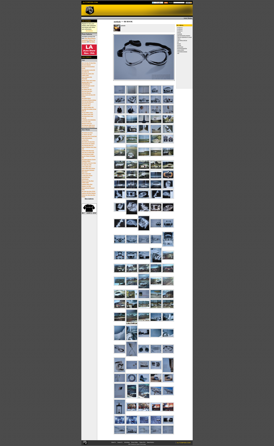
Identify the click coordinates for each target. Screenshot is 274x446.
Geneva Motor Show (86, 166)
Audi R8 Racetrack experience (183, 35)
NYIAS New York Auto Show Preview (88, 195)
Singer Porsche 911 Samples (88, 143)
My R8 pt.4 (179, 27)
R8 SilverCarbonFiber (182, 48)
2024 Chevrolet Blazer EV (88, 101)
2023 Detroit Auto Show (87, 132)
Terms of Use (142, 442)
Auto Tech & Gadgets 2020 (88, 152)
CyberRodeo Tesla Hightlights (89, 119)
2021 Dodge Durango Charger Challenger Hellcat (89, 160)
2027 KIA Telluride (86, 64)
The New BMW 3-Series (87, 112)
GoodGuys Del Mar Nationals (89, 193)
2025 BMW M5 (85, 71)
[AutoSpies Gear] (89, 214)
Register (190, 18)
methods (117, 22)
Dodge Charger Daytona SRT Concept (88, 95)
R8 (178, 42)
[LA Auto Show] (89, 54)
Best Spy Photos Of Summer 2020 (88, 156)
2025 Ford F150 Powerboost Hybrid (88, 67)
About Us (113, 442)
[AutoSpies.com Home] (90, 3)
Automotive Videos (87, 40)
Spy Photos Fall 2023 (87, 134)
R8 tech (179, 43)
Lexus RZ (84, 118)
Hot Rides (92, 41)
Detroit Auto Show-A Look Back (89, 136)
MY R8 (179, 32)
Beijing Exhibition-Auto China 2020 (89, 148)
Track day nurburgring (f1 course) (184, 37)
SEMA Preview (85, 179)
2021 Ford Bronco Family (88, 154)
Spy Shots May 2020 (86, 164)
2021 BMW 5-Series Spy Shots (89, 162)
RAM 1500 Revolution (87, 138)
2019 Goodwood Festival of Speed (88, 188)
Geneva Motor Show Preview (88, 168)
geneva (178, 38)
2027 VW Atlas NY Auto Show (89, 63)
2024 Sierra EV (85, 87)
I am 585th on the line (182, 40)
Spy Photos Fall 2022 (87, 89)
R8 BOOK (179, 34)
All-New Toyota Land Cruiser (88, 80)
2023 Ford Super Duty (87, 91)
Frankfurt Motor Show (87, 184)
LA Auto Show (85, 140)
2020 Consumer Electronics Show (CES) (88, 171)
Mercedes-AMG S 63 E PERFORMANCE (87, 83)
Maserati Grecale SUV (87, 123)
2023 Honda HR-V (86, 105)
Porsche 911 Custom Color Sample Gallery (88, 74)
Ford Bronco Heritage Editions (89, 100)
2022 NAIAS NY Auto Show (88, 141)
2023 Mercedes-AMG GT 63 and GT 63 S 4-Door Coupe (88, 126)
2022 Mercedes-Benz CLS (87, 145)
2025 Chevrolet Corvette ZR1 (88, 70)
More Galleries (89, 199)
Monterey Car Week (86, 186)
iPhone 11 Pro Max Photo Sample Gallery (88, 181)
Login (185, 18)
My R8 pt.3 (179, 29)
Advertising (127, 442)
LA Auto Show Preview (87, 175)
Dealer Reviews (150, 442)
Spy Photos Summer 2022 (88, 107)
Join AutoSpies (89, 30)
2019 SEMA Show (86, 177)
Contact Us (119, 442)
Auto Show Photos (90, 38)
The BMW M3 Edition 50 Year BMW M (89, 110)
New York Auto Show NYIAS (88, 191)
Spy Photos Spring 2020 (87, 114)
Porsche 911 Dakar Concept (88, 85)
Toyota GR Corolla (86, 121)
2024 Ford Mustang (86, 93)
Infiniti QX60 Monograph (88, 150)
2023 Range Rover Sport (87, 116)
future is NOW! (180, 50)
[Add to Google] (157, 2)
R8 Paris (179, 45)
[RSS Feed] (166, 2)
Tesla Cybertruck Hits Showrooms (87, 77)
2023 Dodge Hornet (86, 98)
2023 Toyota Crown (86, 103)
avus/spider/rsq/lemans (182, 51)
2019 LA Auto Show (86, 173)
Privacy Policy (134, 442)
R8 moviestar (180, 46)
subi (178, 53)
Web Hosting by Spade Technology (137, 444)
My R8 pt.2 (179, 30)
